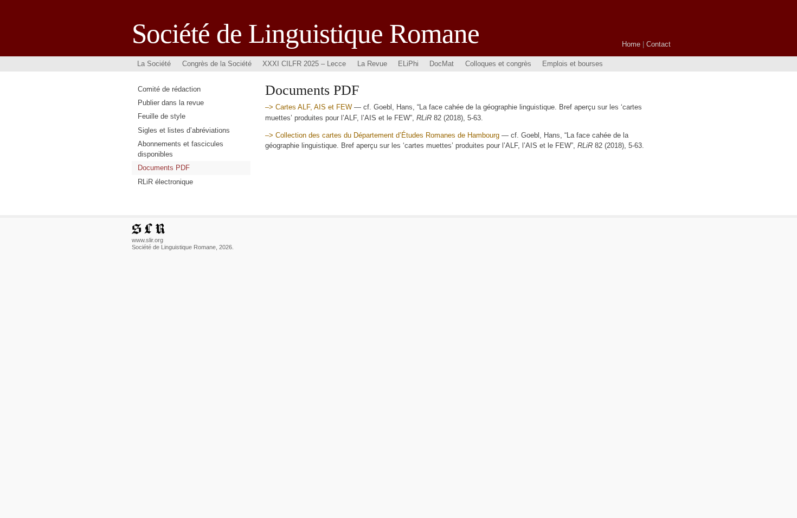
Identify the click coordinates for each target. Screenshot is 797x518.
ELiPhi (408, 64)
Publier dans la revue (171, 103)
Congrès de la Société (217, 64)
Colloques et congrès (498, 64)
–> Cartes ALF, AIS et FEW (309, 107)
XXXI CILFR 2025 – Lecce (304, 64)
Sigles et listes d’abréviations (184, 130)
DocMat (441, 64)
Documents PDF (164, 168)
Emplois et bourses (572, 64)
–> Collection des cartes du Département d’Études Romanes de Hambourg (383, 135)
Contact (658, 44)
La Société (154, 64)
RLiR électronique (165, 182)
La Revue (372, 64)
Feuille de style (161, 116)
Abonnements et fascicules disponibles (180, 149)
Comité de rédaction (169, 89)
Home (631, 44)
